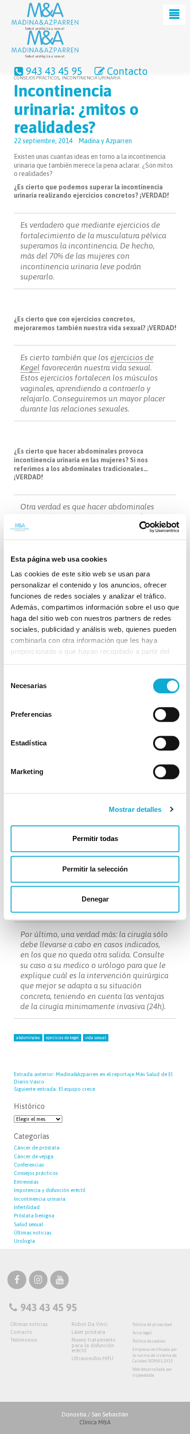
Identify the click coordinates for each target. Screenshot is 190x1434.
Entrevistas (26, 1182)
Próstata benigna (34, 1215)
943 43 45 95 (54, 71)
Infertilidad (27, 1207)
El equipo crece (54, 1089)
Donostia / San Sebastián (95, 1418)
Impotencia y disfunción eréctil (49, 1190)
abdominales (28, 1037)
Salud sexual (28, 1224)
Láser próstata (88, 1332)
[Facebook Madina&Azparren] (16, 1281)
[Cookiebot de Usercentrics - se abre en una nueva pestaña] (139, 527)
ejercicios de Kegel (62, 1037)
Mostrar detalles (135, 809)
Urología (24, 1241)
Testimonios (23, 1340)
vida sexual (95, 1037)
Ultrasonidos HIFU (92, 1358)
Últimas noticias (32, 1232)
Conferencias (29, 1165)
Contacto (127, 71)
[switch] (166, 714)
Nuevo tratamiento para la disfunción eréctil (93, 1345)
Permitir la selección (95, 869)
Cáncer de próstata (36, 1147)
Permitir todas (95, 838)
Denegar (95, 899)
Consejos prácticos (36, 1173)
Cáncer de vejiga (33, 1156)
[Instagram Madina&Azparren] (38, 1281)
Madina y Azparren (105, 141)
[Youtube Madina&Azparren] (59, 1281)
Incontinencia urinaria (39, 1199)
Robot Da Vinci (89, 1324)
